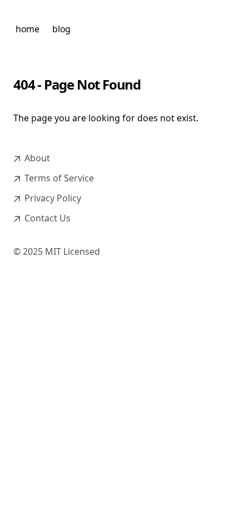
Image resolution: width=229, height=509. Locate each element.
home (27, 29)
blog (61, 29)
